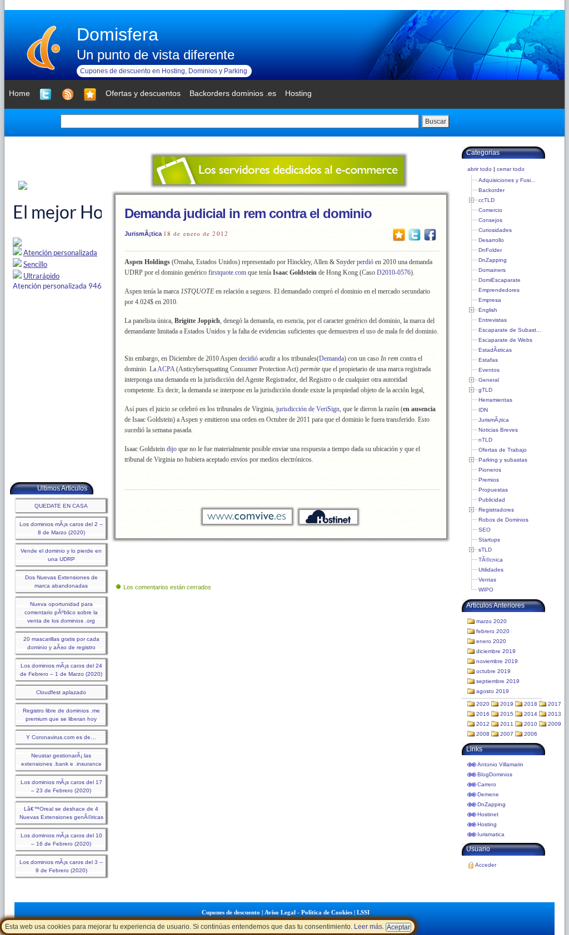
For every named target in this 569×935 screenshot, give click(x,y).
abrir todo (479, 169)
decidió (248, 358)
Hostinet (487, 814)
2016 (483, 714)
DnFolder (490, 250)
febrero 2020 (493, 631)
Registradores (496, 510)
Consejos (490, 220)
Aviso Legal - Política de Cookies (308, 912)
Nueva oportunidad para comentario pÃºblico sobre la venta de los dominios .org (61, 612)
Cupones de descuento (231, 912)
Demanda (331, 358)
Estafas (488, 360)
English (487, 310)
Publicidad (491, 500)
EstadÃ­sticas (495, 350)
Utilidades (490, 570)
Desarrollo (491, 240)
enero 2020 (491, 641)
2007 (506, 734)
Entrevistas (492, 320)
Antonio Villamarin (500, 764)
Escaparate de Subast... (509, 330)
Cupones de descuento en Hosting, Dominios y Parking (163, 71)
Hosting (487, 824)
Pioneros (489, 470)
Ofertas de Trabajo (502, 450)
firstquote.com (227, 272)
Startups (489, 540)
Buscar (435, 121)
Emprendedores (499, 290)
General (488, 380)
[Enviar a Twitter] (414, 234)
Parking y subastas (502, 460)
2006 (530, 734)
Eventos (489, 370)
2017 (554, 704)
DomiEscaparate (499, 280)
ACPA (165, 369)
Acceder (485, 865)
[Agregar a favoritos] (90, 94)
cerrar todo (511, 169)
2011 (506, 724)
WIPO (485, 590)
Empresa (489, 300)
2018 (530, 704)
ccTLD (486, 200)
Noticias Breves (498, 430)
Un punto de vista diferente (155, 54)
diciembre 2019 (496, 651)
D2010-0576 (394, 272)
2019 (506, 704)
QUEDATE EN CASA (61, 506)
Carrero (486, 784)
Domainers (492, 270)
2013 (554, 714)
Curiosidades (495, 230)
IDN (483, 410)
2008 (483, 734)
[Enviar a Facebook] (430, 234)
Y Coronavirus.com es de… (61, 737)
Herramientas (495, 400)
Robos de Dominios (503, 520)
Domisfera (117, 34)
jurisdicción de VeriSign (308, 409)
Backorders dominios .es (232, 93)
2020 (483, 704)
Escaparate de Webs (505, 340)
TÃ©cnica (490, 560)
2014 (530, 714)
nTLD (485, 440)
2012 (483, 724)
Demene (488, 794)
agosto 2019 (492, 691)
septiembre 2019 (498, 681)
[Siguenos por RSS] (68, 94)
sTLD (485, 550)
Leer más (368, 927)
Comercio (490, 210)
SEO (484, 530)
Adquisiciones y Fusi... (507, 180)
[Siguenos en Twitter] (45, 94)
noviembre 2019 (497, 661)
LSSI (363, 912)
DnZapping (492, 260)
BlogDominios (494, 774)
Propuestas (493, 490)
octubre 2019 (493, 671)
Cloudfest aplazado (61, 692)
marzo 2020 (491, 621)
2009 (554, 724)
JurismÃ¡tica (143, 233)
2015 (506, 714)
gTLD (485, 390)
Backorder (491, 190)
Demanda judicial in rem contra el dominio (248, 213)
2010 (530, 724)
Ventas (487, 580)
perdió (365, 262)
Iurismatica (491, 834)
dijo (172, 449)
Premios (488, 480)
